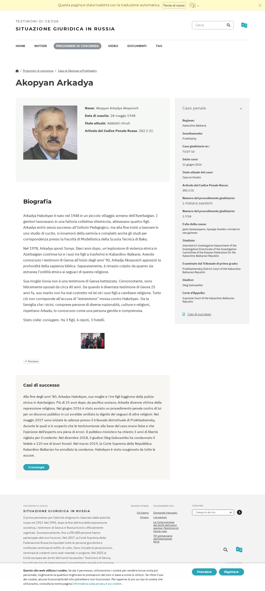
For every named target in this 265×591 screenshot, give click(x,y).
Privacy (144, 517)
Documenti (137, 46)
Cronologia (36, 467)
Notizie (40, 46)
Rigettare (231, 572)
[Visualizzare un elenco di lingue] (194, 5)
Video (113, 46)
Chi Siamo (143, 512)
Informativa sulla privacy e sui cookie (96, 584)
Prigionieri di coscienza (77, 46)
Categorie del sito (206, 512)
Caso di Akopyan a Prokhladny (77, 71)
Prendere (204, 572)
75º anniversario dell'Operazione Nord (162, 538)
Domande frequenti (165, 512)
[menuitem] (20, 46)
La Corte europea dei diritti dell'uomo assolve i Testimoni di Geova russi (165, 527)
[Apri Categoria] (239, 512)
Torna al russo (174, 5)
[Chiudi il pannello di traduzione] (260, 5)
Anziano (33, 361)
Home (20, 46)
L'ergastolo (160, 517)
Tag (159, 46)
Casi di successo (199, 314)
